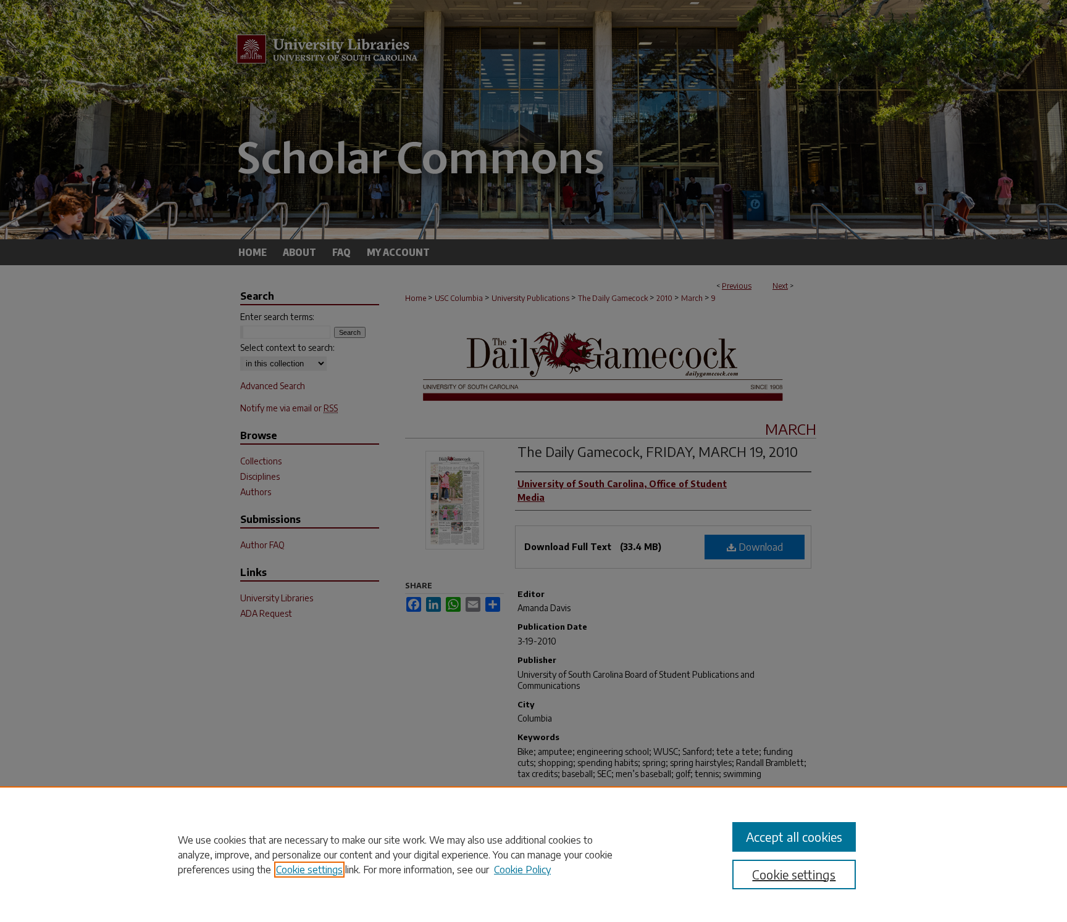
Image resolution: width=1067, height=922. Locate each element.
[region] (533, 854)
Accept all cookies (794, 836)
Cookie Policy (522, 869)
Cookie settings (309, 869)
